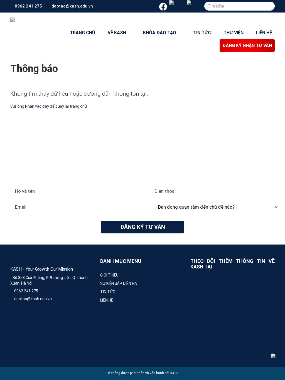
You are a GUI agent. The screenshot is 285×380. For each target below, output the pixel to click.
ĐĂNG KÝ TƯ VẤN (142, 227)
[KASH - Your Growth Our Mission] (12, 19)
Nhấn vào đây (37, 106)
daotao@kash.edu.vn (71, 6)
